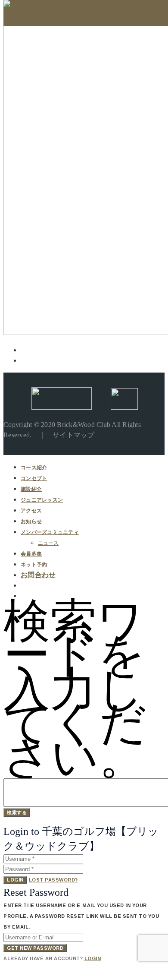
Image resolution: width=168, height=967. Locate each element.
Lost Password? (53, 879)
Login (15, 879)
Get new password (35, 948)
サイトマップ (74, 435)
